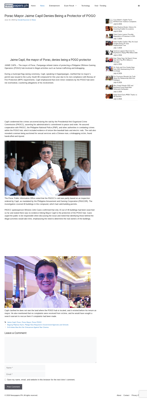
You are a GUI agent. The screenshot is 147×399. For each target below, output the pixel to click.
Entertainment (54, 6)
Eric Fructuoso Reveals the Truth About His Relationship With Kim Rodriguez (124, 78)
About (119, 395)
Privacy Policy (137, 395)
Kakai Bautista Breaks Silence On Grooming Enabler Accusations (124, 28)
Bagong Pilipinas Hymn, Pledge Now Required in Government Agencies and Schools (37, 325)
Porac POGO (36, 322)
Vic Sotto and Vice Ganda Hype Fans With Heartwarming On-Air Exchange (124, 69)
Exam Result (69, 6)
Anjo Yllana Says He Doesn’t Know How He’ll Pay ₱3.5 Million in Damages (125, 60)
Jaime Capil (11, 322)
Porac (19, 322)
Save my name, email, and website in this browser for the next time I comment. (41, 380)
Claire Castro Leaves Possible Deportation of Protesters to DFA (124, 35)
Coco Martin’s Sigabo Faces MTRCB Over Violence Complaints (124, 20)
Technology (85, 6)
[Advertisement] (50, 41)
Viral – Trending (100, 6)
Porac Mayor (26, 322)
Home (33, 6)
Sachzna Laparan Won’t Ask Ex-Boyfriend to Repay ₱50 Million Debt (125, 52)
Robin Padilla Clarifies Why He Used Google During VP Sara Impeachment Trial (125, 43)
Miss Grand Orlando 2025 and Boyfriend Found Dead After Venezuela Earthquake (123, 87)
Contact (126, 395)
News (42, 6)
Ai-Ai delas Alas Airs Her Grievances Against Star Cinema (28, 327)
